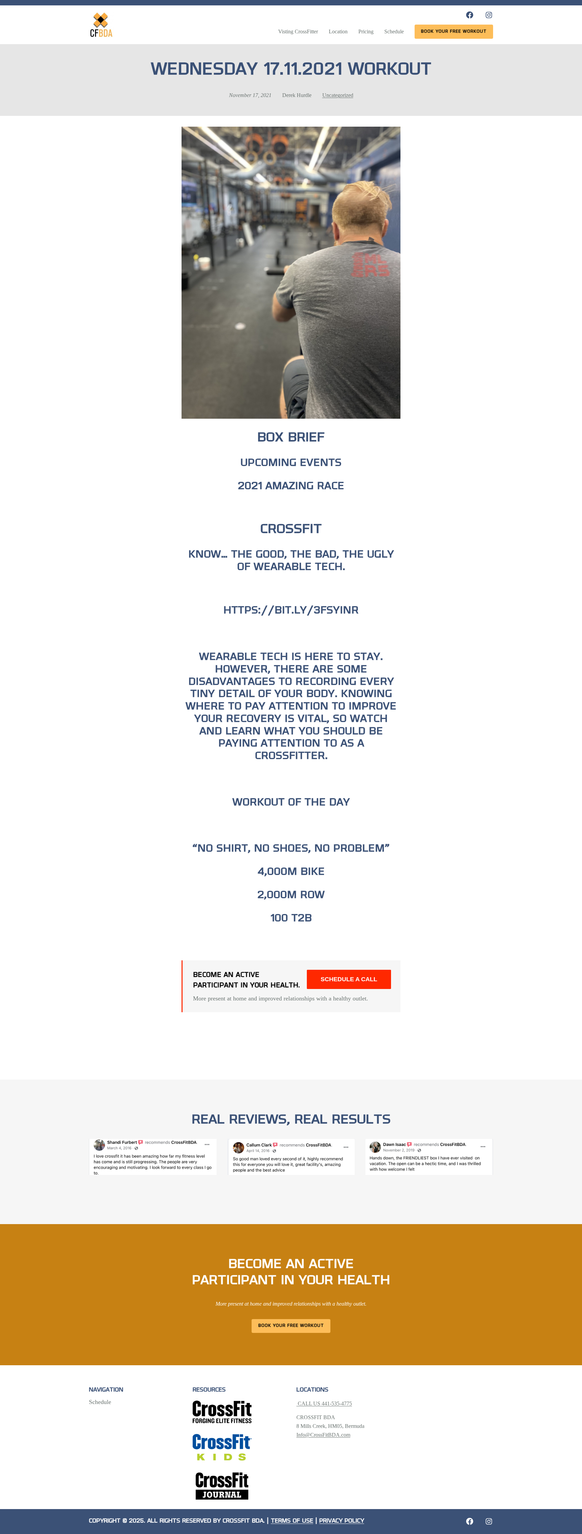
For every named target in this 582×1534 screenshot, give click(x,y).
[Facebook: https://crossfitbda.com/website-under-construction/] (469, 1521)
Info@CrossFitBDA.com (323, 1435)
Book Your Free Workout (291, 1325)
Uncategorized (337, 95)
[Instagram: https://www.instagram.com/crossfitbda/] (489, 15)
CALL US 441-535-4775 (324, 1403)
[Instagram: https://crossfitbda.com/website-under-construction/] (489, 1521)
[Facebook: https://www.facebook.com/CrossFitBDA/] (469, 15)
